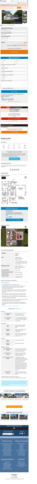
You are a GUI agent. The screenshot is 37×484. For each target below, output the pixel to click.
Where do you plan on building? (7, 74)
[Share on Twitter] (16, 170)
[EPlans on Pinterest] (24, 433)
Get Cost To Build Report (14, 118)
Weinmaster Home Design (7, 468)
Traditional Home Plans (7, 453)
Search (4, 437)
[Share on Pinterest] (18, 170)
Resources (11, 437)
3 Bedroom (21, 447)
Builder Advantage (21, 463)
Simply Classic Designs (7, 465)
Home (2, 139)
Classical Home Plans (7, 445)
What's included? (3, 29)
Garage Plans (21, 449)
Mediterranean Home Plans (7, 450)
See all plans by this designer (14, 406)
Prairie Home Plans (7, 451)
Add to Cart (14, 52)
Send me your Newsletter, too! (8, 88)
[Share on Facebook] (14, 170)
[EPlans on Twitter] (22, 433)
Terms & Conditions (9, 5)
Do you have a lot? (4, 68)
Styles (7, 437)
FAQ (18, 437)
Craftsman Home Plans (7, 449)
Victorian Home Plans (7, 455)
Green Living (7, 462)
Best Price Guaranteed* (22, 43)
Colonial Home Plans (7, 447)
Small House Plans (21, 453)
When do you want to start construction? (8, 64)
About (21, 437)
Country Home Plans (7, 448)
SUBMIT (19, 7)
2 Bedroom (21, 445)
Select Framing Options (5, 36)
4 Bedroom (21, 448)
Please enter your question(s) (6, 80)
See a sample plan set (5, 282)
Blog (15, 437)
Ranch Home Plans (7, 452)
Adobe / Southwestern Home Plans (7, 443)
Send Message (14, 91)
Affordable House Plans (21, 443)
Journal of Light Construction (21, 465)
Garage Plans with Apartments (21, 450)
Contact (24, 437)
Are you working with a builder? (7, 71)
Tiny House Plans (21, 455)
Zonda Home (21, 466)
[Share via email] (11, 170)
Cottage (7, 139)
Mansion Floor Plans (21, 452)
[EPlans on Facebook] (20, 433)
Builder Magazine (21, 464)
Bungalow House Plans (7, 444)
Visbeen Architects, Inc (7, 467)
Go (27, 1)
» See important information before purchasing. (9, 306)
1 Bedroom (21, 444)
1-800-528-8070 (16, 1)
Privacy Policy (16, 5)
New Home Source (21, 462)
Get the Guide (14, 132)
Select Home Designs (7, 464)
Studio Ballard (7, 466)
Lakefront (21, 451)
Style (4, 139)
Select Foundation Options (6, 32)
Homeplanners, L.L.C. (7, 463)
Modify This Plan (14, 158)
